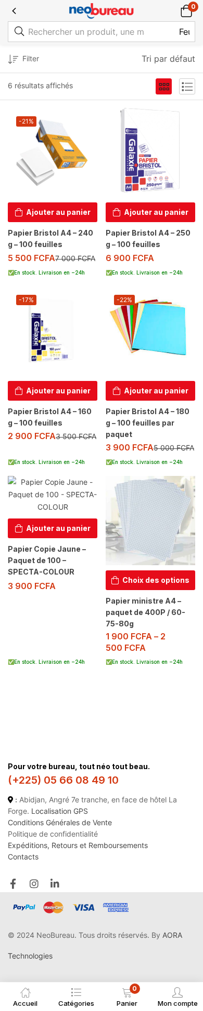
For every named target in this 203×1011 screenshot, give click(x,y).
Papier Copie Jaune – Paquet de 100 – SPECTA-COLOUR (47, 560)
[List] (187, 86)
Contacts (23, 856)
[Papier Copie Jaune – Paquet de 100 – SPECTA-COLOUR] (52, 494)
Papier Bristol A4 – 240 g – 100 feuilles (50, 238)
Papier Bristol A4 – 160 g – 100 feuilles (50, 417)
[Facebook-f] (13, 884)
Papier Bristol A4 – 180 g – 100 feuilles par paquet (147, 423)
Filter (30, 58)
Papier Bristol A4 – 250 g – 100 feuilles (148, 238)
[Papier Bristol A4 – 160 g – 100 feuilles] (52, 331)
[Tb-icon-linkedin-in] (55, 884)
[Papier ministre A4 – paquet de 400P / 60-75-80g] (150, 520)
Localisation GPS (59, 811)
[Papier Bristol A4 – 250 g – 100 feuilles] (150, 152)
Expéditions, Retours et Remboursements (78, 845)
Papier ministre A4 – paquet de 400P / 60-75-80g (145, 612)
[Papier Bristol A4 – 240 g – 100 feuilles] (52, 152)
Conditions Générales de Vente (60, 822)
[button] (186, 10)
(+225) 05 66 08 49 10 (63, 780)
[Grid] (164, 86)
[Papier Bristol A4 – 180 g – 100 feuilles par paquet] (150, 331)
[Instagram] (34, 884)
